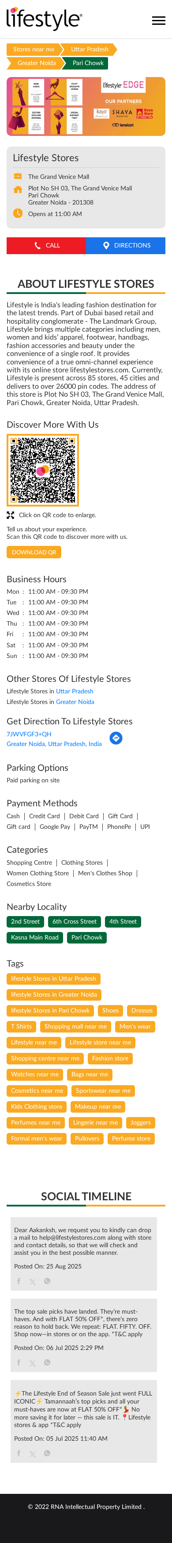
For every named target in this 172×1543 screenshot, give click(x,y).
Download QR (34, 553)
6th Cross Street (74, 922)
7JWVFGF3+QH (29, 734)
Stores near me (33, 49)
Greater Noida (37, 63)
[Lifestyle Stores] (45, 19)
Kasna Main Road (35, 938)
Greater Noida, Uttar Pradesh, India (54, 744)
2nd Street (25, 922)
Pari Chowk (86, 938)
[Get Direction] (116, 743)
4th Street (123, 922)
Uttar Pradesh (89, 49)
